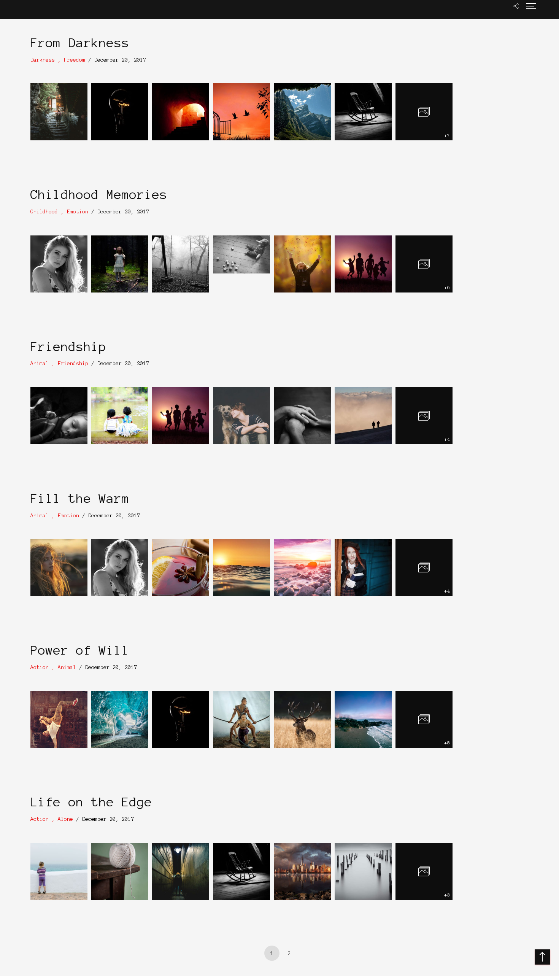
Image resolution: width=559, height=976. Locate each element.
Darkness (42, 60)
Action (39, 667)
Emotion (77, 212)
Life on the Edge (91, 802)
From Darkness (79, 43)
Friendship (68, 347)
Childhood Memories (98, 195)
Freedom (74, 60)
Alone (65, 819)
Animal (39, 363)
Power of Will (79, 650)
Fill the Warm (79, 498)
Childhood (44, 212)
